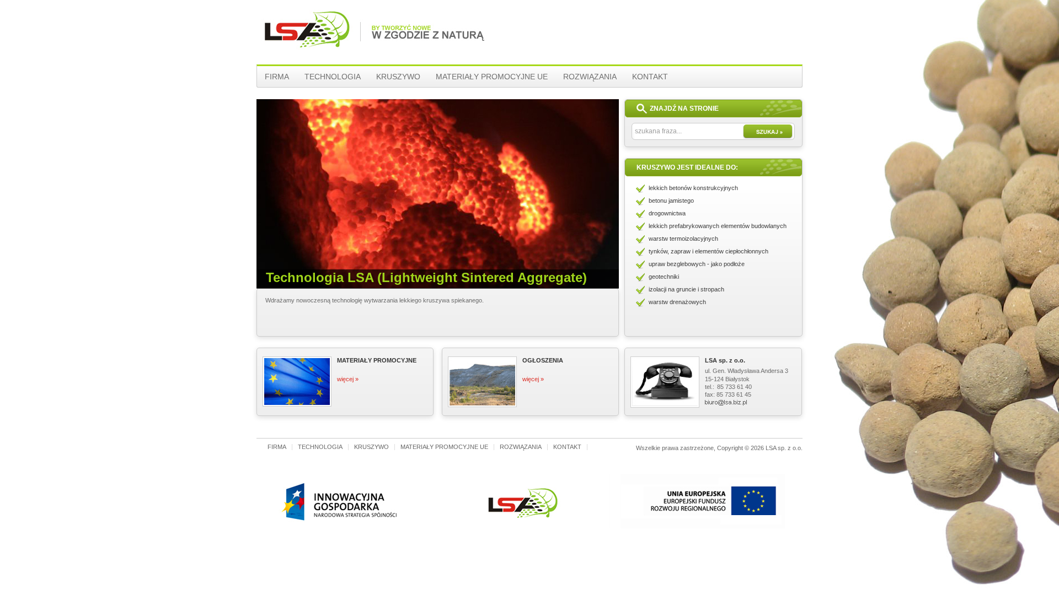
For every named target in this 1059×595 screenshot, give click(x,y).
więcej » (348, 379)
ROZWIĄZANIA (590, 76)
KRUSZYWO (398, 76)
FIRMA (277, 76)
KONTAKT (650, 76)
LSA (305, 40)
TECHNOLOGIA (332, 76)
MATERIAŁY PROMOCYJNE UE (492, 76)
